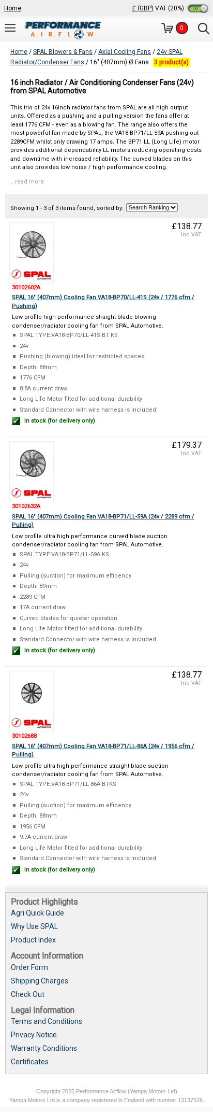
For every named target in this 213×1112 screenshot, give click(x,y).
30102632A (26, 506)
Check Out (27, 994)
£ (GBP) (143, 8)
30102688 (24, 736)
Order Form (29, 967)
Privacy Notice (34, 1035)
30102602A (26, 287)
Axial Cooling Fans (124, 51)
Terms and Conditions (46, 1021)
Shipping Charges (39, 981)
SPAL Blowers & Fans (63, 51)
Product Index (33, 940)
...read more (27, 181)
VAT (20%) (170, 8)
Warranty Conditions (44, 1048)
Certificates (30, 1062)
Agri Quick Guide (37, 913)
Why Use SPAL (34, 926)
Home (12, 8)
